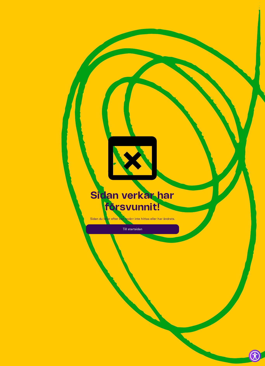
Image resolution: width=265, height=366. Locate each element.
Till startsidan (132, 229)
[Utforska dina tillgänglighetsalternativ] (255, 356)
